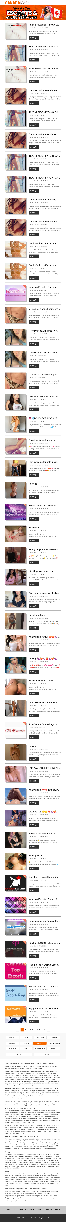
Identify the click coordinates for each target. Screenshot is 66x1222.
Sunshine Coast (40, 1048)
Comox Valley (40, 1037)
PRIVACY (49, 1210)
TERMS (57, 1210)
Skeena (26, 1048)
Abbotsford (12, 1037)
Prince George (12, 1048)
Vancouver (54, 1048)
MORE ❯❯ (34, 38)
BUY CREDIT (29, 1210)
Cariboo (26, 1037)
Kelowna (26, 1043)
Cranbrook (54, 1037)
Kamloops (12, 1043)
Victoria (19, 1054)
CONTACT (40, 1210)
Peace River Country (54, 1043)
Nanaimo (40, 1043)
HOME (8, 1210)
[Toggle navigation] (58, 2)
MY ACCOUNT (18, 1210)
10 (44, 1030)
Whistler (47, 1054)
